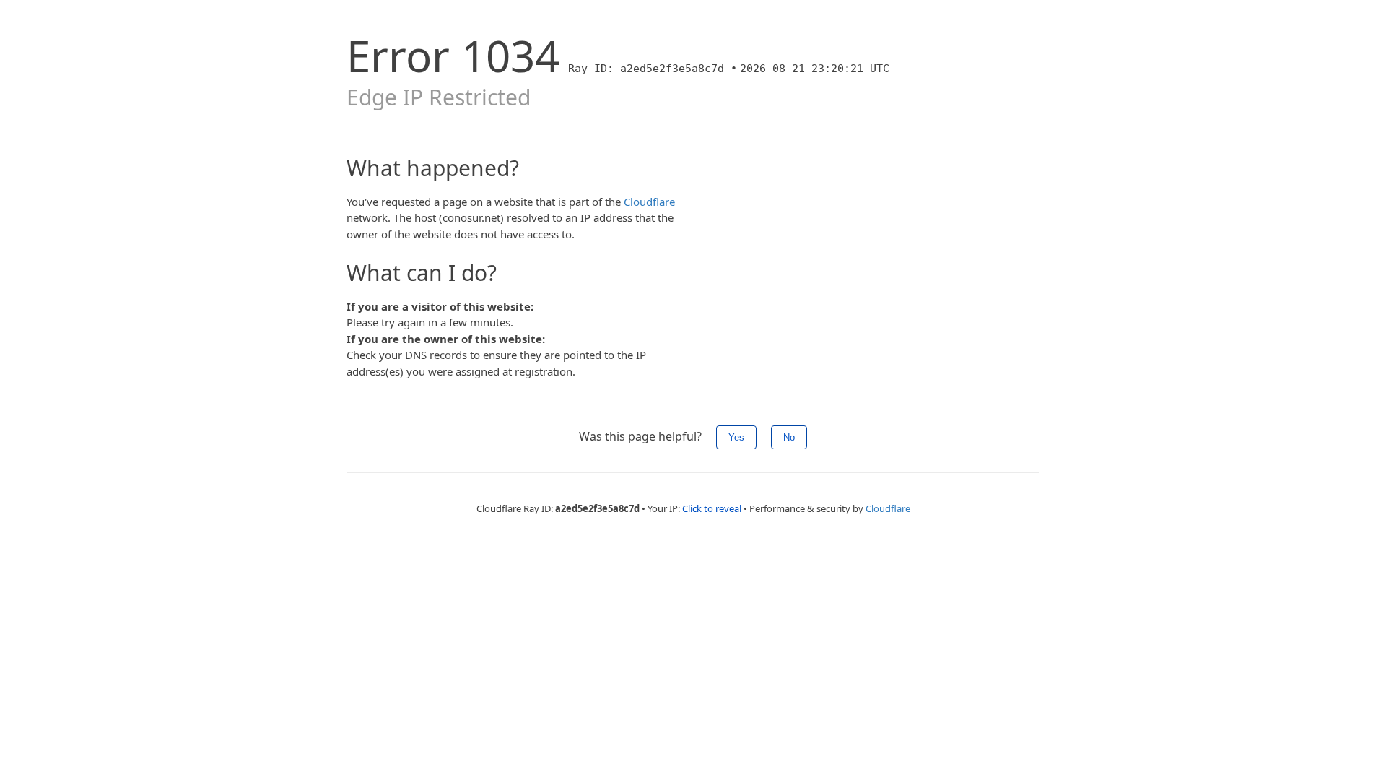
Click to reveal (711, 508)
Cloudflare (649, 201)
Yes (736, 437)
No (789, 437)
